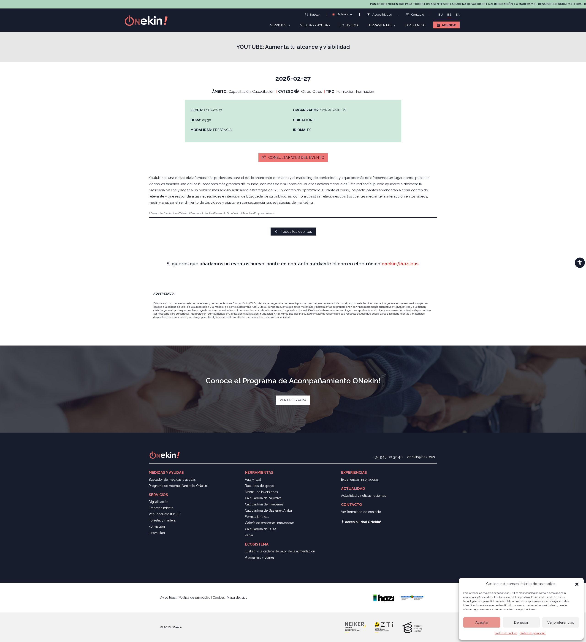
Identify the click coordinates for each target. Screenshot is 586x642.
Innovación (157, 533)
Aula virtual (253, 479)
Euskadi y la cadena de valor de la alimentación (280, 551)
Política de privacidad (532, 633)
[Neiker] (355, 627)
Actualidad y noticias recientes (363, 495)
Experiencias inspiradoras (360, 479)
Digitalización (158, 502)
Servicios (278, 25)
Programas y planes (259, 557)
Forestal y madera (162, 520)
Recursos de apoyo (259, 486)
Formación (157, 526)
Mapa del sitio (237, 597)
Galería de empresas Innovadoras (270, 523)
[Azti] (383, 627)
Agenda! (449, 25)
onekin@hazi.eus (400, 263)
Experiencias (415, 25)
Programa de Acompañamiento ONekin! (178, 486)
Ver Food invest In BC (165, 514)
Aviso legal (168, 597)
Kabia (249, 535)
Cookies (219, 597)
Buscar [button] (315, 14)
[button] (577, 584)
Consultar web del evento (295, 157)
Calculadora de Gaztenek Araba (268, 510)
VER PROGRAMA (293, 400)
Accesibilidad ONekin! (362, 522)
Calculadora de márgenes (264, 504)
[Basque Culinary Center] (412, 627)
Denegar (521, 622)
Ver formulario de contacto (361, 512)
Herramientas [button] (379, 25)
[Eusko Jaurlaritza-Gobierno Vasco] (412, 597)
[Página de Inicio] (149, 20)
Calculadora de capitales (263, 498)
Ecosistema (348, 25)
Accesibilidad (382, 14)
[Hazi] (383, 597)
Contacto (417, 14)
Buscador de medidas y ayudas (172, 479)
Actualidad (344, 14)
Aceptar (481, 622)
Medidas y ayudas (315, 25)
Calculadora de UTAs (260, 529)
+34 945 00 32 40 (388, 457)
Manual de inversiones (261, 492)
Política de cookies (506, 633)
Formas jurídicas (257, 517)
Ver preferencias (560, 622)
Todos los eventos (296, 231)
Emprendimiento (161, 508)
